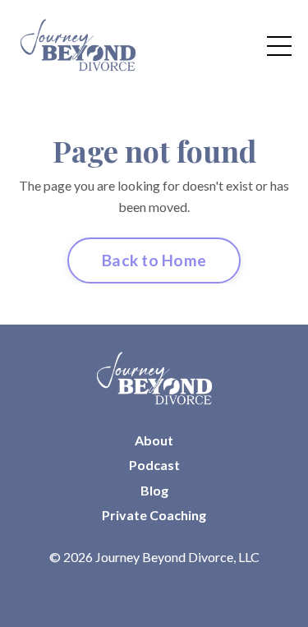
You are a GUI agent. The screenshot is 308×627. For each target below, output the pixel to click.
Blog (154, 490)
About (154, 440)
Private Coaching (154, 515)
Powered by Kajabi (154, 585)
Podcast (154, 465)
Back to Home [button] (154, 260)
